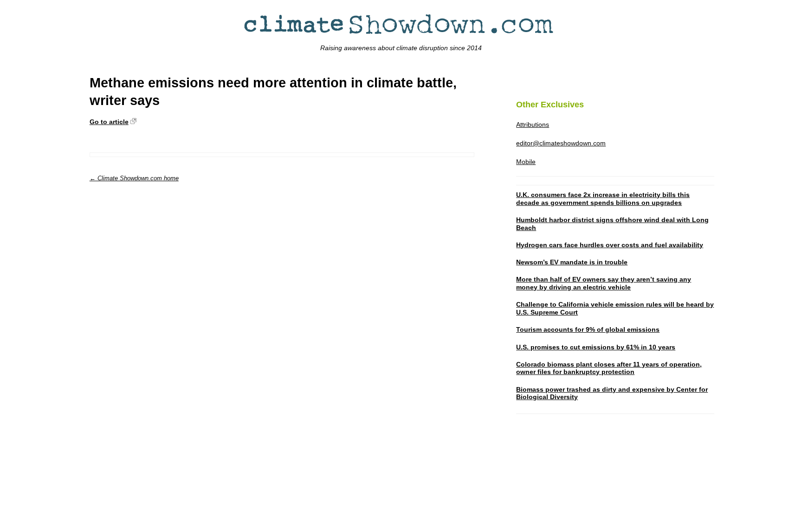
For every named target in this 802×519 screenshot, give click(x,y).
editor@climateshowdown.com (561, 143)
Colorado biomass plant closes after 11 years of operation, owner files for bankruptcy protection (609, 368)
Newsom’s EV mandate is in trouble (571, 262)
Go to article (109, 121)
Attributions (532, 124)
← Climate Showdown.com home (134, 178)
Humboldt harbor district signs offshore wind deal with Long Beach (612, 223)
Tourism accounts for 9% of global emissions (588, 329)
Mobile (526, 161)
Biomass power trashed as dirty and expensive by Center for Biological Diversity (612, 393)
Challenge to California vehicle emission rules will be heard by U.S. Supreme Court (615, 308)
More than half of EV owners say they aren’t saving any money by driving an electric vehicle (603, 283)
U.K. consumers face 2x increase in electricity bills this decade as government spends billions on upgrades (603, 198)
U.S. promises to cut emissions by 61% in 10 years (595, 347)
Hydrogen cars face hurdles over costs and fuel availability (609, 245)
